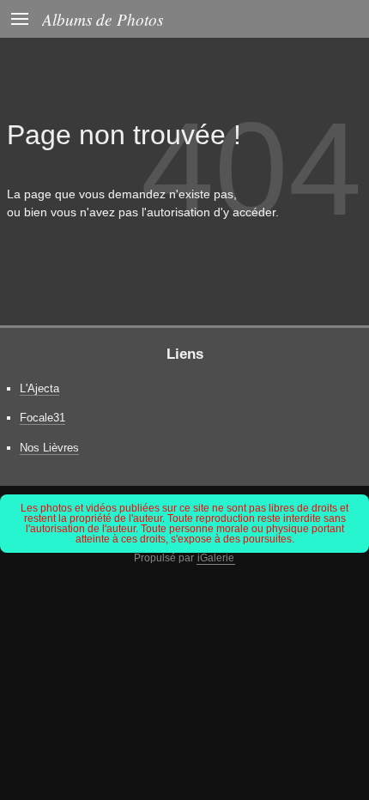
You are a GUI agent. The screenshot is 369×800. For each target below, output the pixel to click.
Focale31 (42, 417)
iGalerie (215, 558)
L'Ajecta (39, 388)
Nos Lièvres (49, 447)
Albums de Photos (102, 19)
